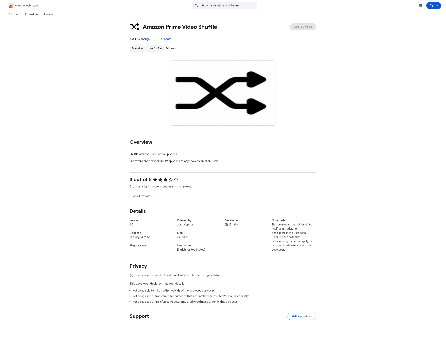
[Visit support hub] (301, 316)
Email (232, 224)
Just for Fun (155, 48)
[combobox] (229, 5)
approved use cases (202, 290)
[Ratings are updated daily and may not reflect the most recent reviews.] (154, 39)
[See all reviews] (141, 196)
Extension (137, 48)
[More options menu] (413, 5)
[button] (420, 5)
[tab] (14, 14)
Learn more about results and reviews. (168, 186)
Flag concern (138, 245)
